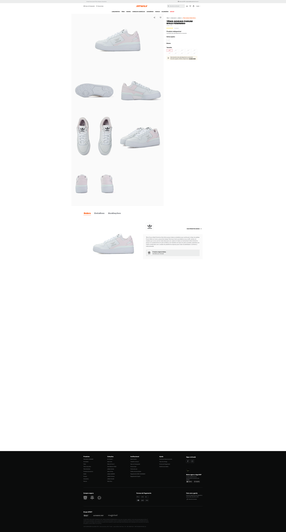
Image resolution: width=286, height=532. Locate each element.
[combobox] (176, 6)
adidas (179, 18)
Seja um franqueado (90, 6)
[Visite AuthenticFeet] (98, 515)
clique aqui (192, 58)
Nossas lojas (100, 6)
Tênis (168, 18)
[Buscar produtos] (168, 6)
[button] (169, 50)
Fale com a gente (192, 493)
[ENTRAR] (187, 6)
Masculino (173, 18)
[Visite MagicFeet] (112, 515)
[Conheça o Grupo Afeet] (86, 515)
